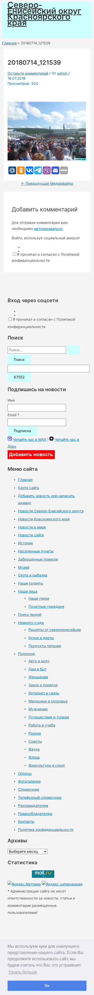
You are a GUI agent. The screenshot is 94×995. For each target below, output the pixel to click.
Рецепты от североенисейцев (54, 630)
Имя (11, 400)
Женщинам (38, 677)
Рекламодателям (33, 805)
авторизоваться (48, 229)
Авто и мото (38, 661)
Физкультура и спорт (46, 765)
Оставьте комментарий (28, 73)
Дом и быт (37, 669)
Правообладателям (35, 814)
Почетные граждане (46, 606)
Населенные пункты (36, 551)
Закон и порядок (43, 685)
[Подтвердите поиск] (73, 350)
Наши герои (38, 598)
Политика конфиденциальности (45, 829)
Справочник (28, 789)
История (25, 543)
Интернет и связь (43, 693)
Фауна (34, 749)
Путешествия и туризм (48, 717)
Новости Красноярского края (44, 519)
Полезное (26, 654)
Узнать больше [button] (22, 972)
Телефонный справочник (39, 797)
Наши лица (27, 591)
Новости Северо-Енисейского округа (51, 511)
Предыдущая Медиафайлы (47, 183)
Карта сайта (28, 488)
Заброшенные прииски (38, 559)
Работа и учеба (41, 725)
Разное (34, 733)
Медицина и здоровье (48, 701)
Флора (34, 757)
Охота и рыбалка (32, 575)
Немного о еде (31, 623)
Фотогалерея (29, 781)
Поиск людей (29, 614)
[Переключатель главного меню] (18, 32)
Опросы (25, 773)
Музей (23, 567)
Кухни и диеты (41, 638)
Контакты (26, 821)
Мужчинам (38, 709)
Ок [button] (47, 986)
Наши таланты (30, 583)
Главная (25, 480)
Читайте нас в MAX (29, 439)
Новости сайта (31, 535)
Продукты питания (44, 646)
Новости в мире (32, 527)
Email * (13, 415)
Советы (35, 741)
